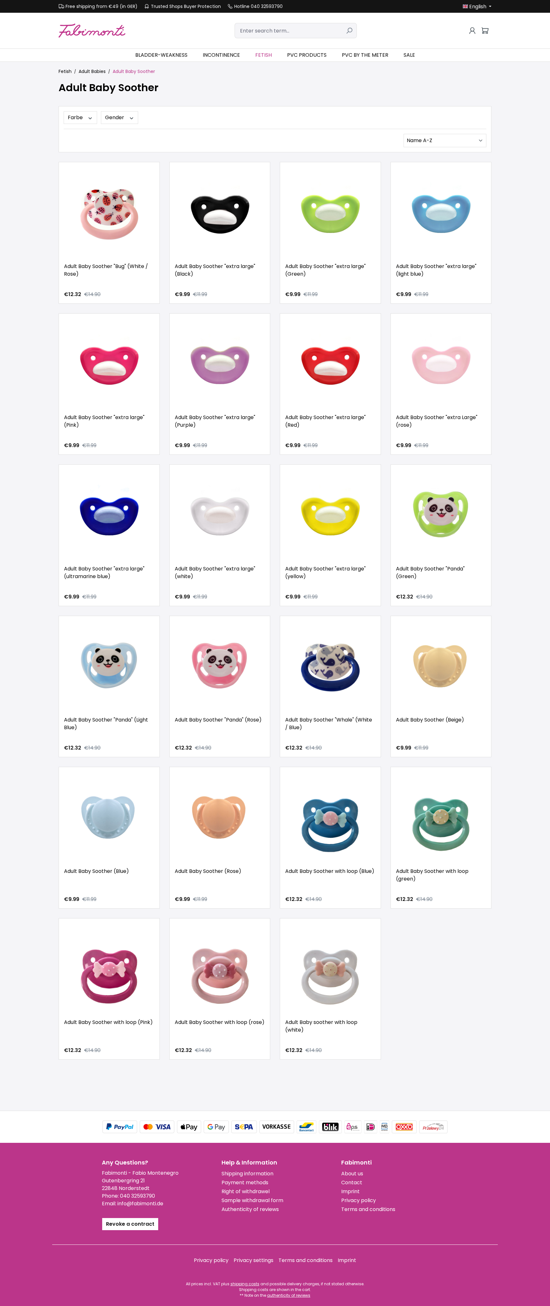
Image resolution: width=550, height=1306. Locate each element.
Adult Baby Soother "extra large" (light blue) (436, 270)
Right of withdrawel (246, 1191)
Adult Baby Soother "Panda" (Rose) (218, 719)
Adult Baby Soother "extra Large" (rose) (436, 421)
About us (352, 1173)
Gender (115, 117)
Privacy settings (253, 1260)
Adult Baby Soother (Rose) (208, 871)
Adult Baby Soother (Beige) (430, 719)
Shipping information (247, 1173)
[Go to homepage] (92, 30)
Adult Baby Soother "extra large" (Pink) (104, 421)
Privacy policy (358, 1200)
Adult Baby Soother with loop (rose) (219, 1022)
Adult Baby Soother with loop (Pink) (108, 1022)
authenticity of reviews (288, 1295)
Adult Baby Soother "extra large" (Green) (325, 270)
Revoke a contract (130, 1224)
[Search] (349, 30)
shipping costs (244, 1284)
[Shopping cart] (485, 30)
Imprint (350, 1191)
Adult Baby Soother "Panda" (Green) (430, 572)
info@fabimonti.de (140, 1203)
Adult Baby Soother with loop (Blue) (329, 871)
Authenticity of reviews (250, 1209)
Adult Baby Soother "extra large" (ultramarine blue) (104, 572)
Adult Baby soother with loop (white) (321, 1026)
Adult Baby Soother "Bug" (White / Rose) (106, 270)
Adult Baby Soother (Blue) (96, 871)
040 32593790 (137, 1196)
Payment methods (245, 1182)
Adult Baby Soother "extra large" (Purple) (215, 421)
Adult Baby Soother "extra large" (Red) (325, 421)
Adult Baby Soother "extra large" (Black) (215, 270)
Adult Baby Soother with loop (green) (432, 874)
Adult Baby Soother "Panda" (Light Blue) (106, 723)
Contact (351, 1182)
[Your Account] (472, 30)
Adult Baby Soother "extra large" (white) (215, 572)
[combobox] (288, 30)
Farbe (76, 117)
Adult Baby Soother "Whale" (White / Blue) (328, 723)
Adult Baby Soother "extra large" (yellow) (325, 572)
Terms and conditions (368, 1209)
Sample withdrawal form (252, 1200)
